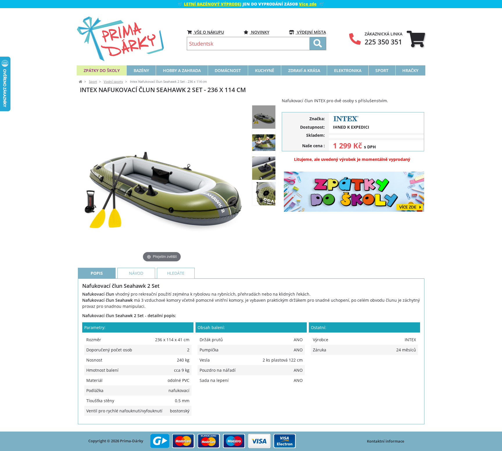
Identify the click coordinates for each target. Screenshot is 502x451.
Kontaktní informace (385, 441)
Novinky (259, 32)
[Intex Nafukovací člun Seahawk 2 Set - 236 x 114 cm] (263, 117)
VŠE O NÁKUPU (208, 32)
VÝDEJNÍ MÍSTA (311, 32)
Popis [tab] (97, 273)
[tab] (415, 39)
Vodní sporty (113, 82)
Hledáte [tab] (175, 273)
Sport (93, 82)
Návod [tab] (136, 273)
